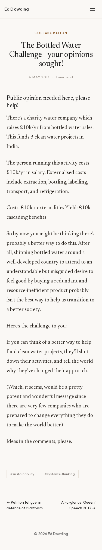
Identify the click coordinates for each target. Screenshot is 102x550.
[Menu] (92, 9)
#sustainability (22, 474)
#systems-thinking (60, 474)
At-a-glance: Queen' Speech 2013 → (78, 505)
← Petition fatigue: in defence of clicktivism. (25, 505)
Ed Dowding (16, 9)
